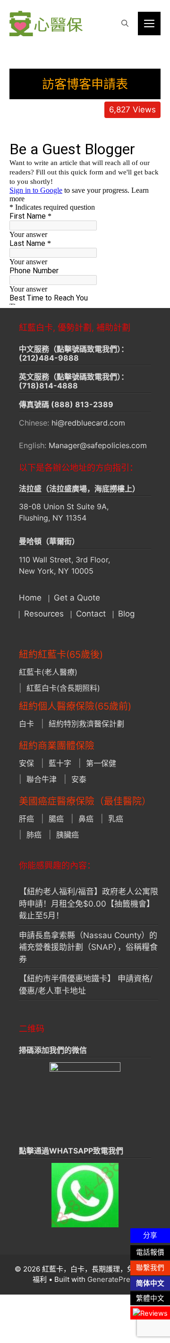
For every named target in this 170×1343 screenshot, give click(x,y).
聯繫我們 (150, 1268)
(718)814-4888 (48, 385)
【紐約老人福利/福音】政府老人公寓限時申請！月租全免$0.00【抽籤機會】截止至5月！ (88, 903)
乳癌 (115, 818)
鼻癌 (86, 818)
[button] (125, 23)
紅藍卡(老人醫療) (48, 672)
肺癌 (34, 834)
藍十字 (60, 763)
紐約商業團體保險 (56, 745)
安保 (26, 763)
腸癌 (56, 818)
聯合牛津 (41, 779)
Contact (91, 613)
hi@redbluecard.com (88, 422)
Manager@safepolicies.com (98, 445)
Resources (44, 613)
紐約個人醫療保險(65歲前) (75, 706)
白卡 (26, 723)
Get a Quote (77, 597)
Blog (126, 613)
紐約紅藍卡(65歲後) (61, 654)
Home (30, 597)
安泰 (78, 779)
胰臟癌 (67, 834)
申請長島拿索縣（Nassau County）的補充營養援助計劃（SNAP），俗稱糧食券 (88, 947)
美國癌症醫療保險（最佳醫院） (85, 801)
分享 (150, 1235)
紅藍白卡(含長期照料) (63, 688)
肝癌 (26, 818)
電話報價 (150, 1252)
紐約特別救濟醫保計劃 (86, 723)
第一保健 (101, 763)
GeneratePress (112, 1279)
